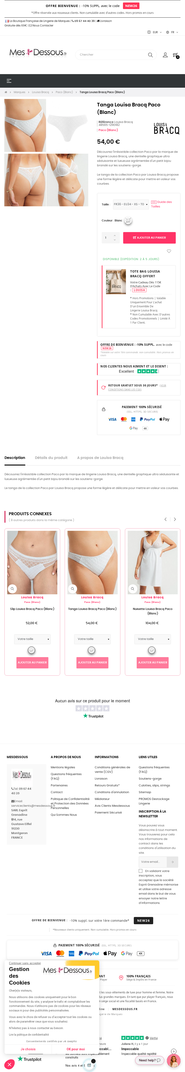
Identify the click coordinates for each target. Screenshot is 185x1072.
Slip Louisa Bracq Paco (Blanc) (32, 609)
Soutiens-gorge (150, 778)
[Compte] (165, 55)
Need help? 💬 (149, 1060)
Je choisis (28, 1049)
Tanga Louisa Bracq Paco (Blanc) (92, 609)
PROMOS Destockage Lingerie (154, 801)
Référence (106, 122)
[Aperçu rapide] (12, 588)
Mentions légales (63, 767)
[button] (9, 1064)
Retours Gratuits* (107, 785)
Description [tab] (15, 458)
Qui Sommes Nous (64, 814)
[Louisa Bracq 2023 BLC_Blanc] (128, 220)
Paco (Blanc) (108, 130)
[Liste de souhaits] (169, 251)
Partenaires (59, 785)
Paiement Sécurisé (108, 812)
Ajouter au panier (151, 237)
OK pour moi (76, 1049)
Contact (57, 792)
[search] (150, 55)
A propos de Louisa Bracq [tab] (100, 458)
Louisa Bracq (32, 597)
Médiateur (102, 799)
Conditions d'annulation (112, 792)
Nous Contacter (42, 25)
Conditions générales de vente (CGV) (112, 769)
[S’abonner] (172, 862)
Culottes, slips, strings (154, 785)
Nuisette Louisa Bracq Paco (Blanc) (152, 611)
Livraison (101, 778)
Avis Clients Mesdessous (112, 805)
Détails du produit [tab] (51, 458)
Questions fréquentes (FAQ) (66, 776)
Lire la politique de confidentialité (29, 1034)
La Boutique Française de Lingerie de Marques (39, 21)
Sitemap (145, 792)
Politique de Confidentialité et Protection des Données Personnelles (70, 804)
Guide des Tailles (161, 204)
